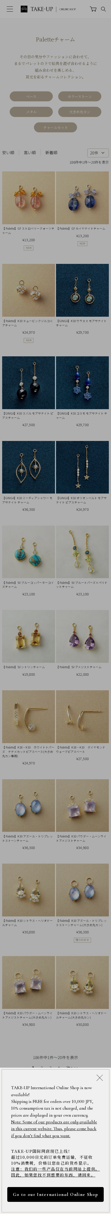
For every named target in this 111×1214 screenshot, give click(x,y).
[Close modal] (100, 1077)
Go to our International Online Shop (55, 1194)
